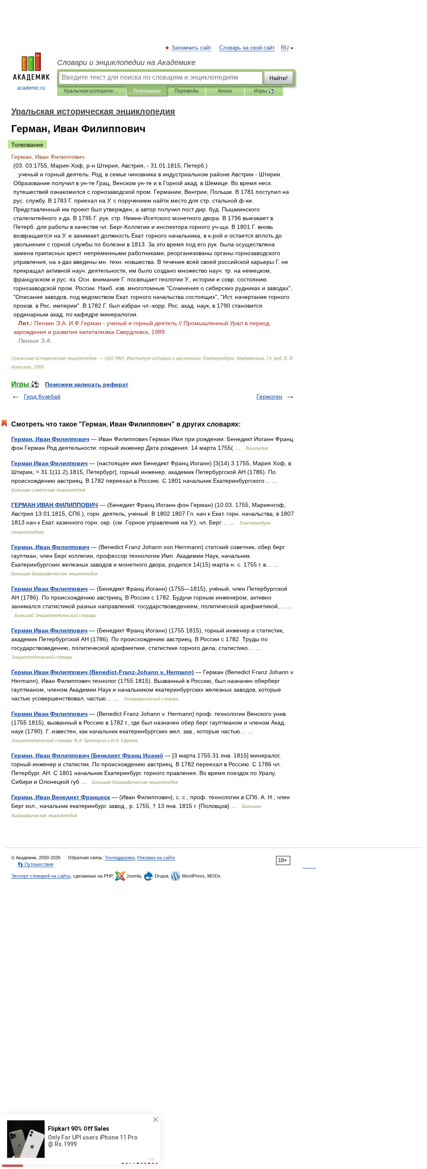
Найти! (278, 78)
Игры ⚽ (264, 91)
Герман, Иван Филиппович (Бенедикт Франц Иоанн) (87, 755)
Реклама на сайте (156, 857)
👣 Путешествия (35, 864)
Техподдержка (120, 857)
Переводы (186, 91)
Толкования (147, 91)
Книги (225, 91)
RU (285, 48)
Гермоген (269, 396)
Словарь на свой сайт (247, 48)
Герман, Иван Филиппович (50, 439)
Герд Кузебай (42, 396)
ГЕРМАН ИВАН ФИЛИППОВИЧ (54, 505)
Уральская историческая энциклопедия (91, 91)
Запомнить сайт (191, 48)
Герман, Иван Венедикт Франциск (60, 797)
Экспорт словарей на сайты (40, 875)
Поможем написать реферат (86, 384)
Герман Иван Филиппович (49, 463)
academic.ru (31, 88)
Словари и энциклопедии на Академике (126, 62)
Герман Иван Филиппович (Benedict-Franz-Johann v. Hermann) (102, 672)
